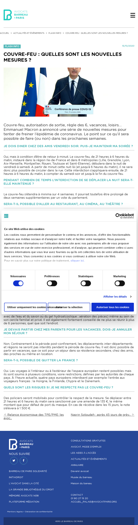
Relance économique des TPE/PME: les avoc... (34, 416)
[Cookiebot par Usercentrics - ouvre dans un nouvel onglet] (118, 216)
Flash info (55, 33)
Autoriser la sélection (69, 307)
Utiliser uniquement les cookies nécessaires (27, 307)
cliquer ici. (78, 260)
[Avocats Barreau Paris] (16, 14)
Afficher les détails (115, 296)
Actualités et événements (28, 33)
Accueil (4, 33)
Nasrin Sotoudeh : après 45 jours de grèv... (101, 414)
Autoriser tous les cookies (112, 307)
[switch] (52, 283)
